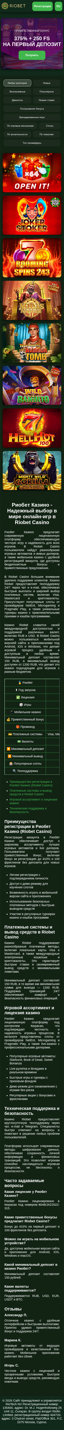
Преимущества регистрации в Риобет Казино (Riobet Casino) (31, 783)
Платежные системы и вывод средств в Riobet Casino (31, 792)
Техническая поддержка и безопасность (28, 810)
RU (58, 6)
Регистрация (42, 6)
